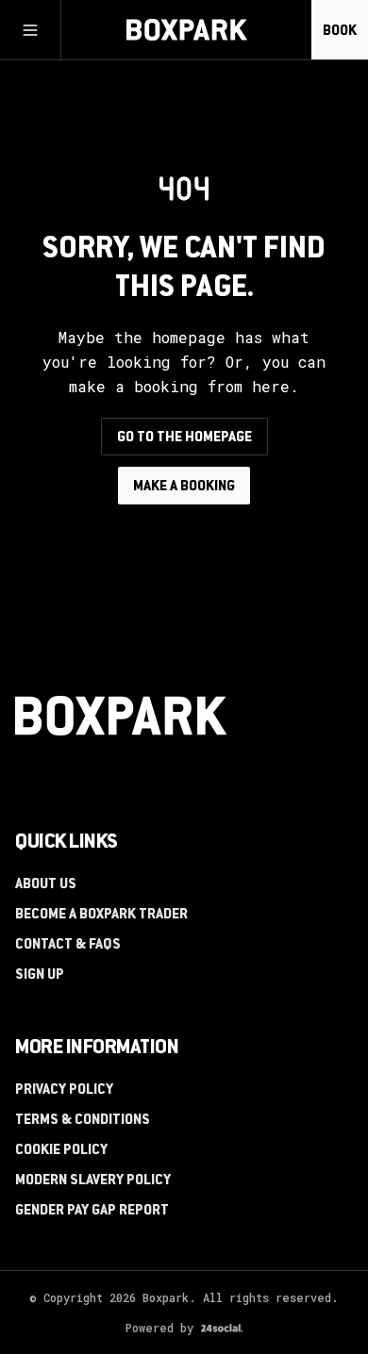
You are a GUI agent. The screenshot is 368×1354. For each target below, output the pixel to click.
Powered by (159, 1327)
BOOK (340, 32)
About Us (45, 885)
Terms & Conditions (82, 1121)
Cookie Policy (61, 1151)
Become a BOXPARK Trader (101, 915)
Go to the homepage (184, 438)
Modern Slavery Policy (93, 1181)
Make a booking (184, 487)
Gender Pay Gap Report (92, 1211)
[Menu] (30, 30)
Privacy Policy (64, 1091)
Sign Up (39, 975)
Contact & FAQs (68, 945)
